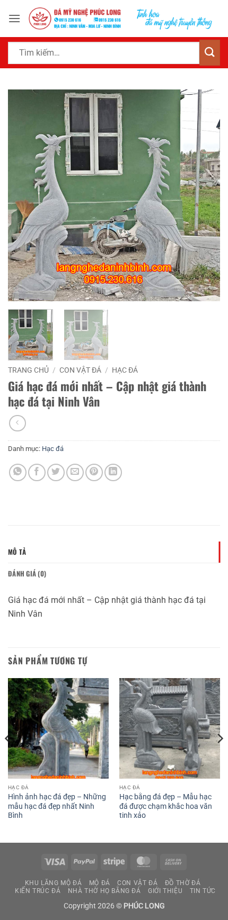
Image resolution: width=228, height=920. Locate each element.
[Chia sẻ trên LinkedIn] (113, 472)
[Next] (202, 195)
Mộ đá (99, 883)
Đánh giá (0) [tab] (27, 574)
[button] (14, 18)
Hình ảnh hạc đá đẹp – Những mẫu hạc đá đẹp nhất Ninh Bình (57, 805)
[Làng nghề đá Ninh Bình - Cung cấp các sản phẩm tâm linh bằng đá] (120, 18)
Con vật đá (80, 370)
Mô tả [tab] (17, 552)
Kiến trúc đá (37, 891)
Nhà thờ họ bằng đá (104, 891)
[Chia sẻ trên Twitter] (56, 472)
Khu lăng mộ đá (53, 883)
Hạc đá (125, 370)
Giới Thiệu (165, 891)
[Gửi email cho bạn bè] (75, 472)
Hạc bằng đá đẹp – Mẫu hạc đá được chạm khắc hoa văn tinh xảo (165, 805)
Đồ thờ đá (183, 883)
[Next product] (17, 423)
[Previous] (25, 195)
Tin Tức (203, 891)
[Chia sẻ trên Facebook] (37, 472)
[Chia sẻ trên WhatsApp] (18, 472)
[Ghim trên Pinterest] (94, 472)
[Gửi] (209, 53)
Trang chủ (28, 370)
